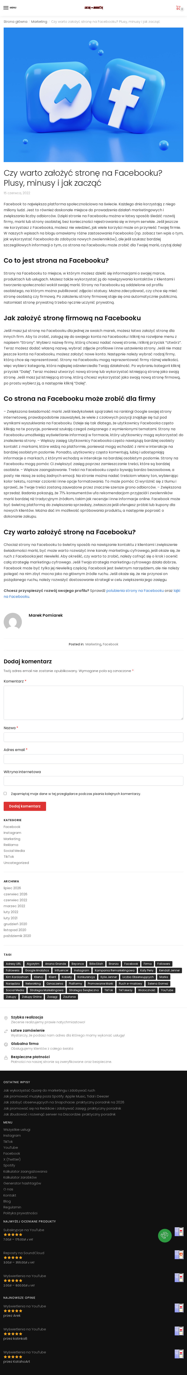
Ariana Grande (55, 964)
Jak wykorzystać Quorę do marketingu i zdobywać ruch (49, 1090)
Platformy (75, 983)
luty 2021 (11, 918)
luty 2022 (11, 911)
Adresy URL (13, 964)
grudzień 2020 (15, 924)
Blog (7, 1201)
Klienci (38, 977)
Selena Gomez (158, 983)
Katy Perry (146, 970)
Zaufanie (69, 997)
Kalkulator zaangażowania (25, 1171)
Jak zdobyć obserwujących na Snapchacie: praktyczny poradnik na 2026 (63, 1102)
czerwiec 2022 (15, 900)
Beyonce (78, 964)
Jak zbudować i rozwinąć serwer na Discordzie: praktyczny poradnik (59, 1114)
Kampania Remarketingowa (115, 970)
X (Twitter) (12, 1159)
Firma (148, 964)
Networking (33, 983)
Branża (114, 964)
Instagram (12, 832)
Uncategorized (16, 862)
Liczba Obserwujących (138, 977)
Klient (52, 977)
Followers (163, 964)
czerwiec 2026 (15, 894)
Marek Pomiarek (46, 615)
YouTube (167, 990)
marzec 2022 (14, 906)
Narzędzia (13, 983)
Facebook (110, 644)
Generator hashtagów (22, 1183)
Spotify (9, 1165)
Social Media (14, 850)
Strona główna (15, 21)
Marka (163, 977)
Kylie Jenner (109, 977)
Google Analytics (37, 970)
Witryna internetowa (22, 771)
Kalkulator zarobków (20, 1177)
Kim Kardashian (17, 977)
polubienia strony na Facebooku (135, 590)
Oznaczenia (55, 983)
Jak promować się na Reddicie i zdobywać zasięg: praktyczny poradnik (62, 1108)
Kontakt (9, 1195)
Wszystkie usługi (16, 1129)
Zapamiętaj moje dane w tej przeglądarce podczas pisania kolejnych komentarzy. (76, 794)
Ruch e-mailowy (130, 983)
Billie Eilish (96, 964)
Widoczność (146, 990)
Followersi (12, 970)
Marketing (39, 21)
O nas (8, 1189)
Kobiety (67, 977)
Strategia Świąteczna (84, 990)
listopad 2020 (15, 929)
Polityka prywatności (20, 1213)
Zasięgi (52, 997)
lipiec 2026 (12, 888)
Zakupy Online (32, 997)
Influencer (61, 970)
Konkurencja (86, 977)
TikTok (9, 856)
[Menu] (6, 8)
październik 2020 (17, 935)
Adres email (16, 749)
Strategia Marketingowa (46, 990)
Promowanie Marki (100, 983)
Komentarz (15, 681)
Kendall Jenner (169, 970)
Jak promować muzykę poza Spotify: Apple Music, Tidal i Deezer (56, 1096)
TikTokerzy (125, 990)
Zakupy (11, 997)
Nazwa (11, 728)
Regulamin (12, 1207)
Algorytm (33, 964)
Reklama (11, 844)
